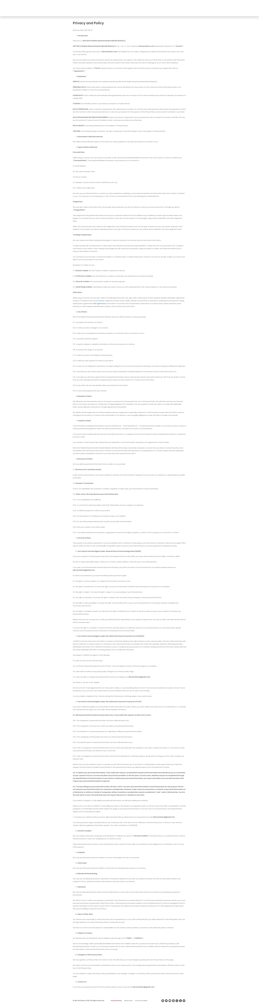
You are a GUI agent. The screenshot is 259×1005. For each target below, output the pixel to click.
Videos (237, 8)
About (164, 8)
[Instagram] (177, 1000)
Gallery (230, 8)
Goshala (181, 8)
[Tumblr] (180, 1000)
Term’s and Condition (141, 1000)
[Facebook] (162, 1000)
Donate (190, 8)
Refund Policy (128, 1000)
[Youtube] (169, 1000)
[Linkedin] (184, 1000)
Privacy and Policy (116, 1000)
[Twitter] (166, 1000)
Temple (173, 8)
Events (198, 8)
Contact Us (248, 8)
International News (210, 8)
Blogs (222, 8)
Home (157, 8)
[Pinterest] (173, 1000)
